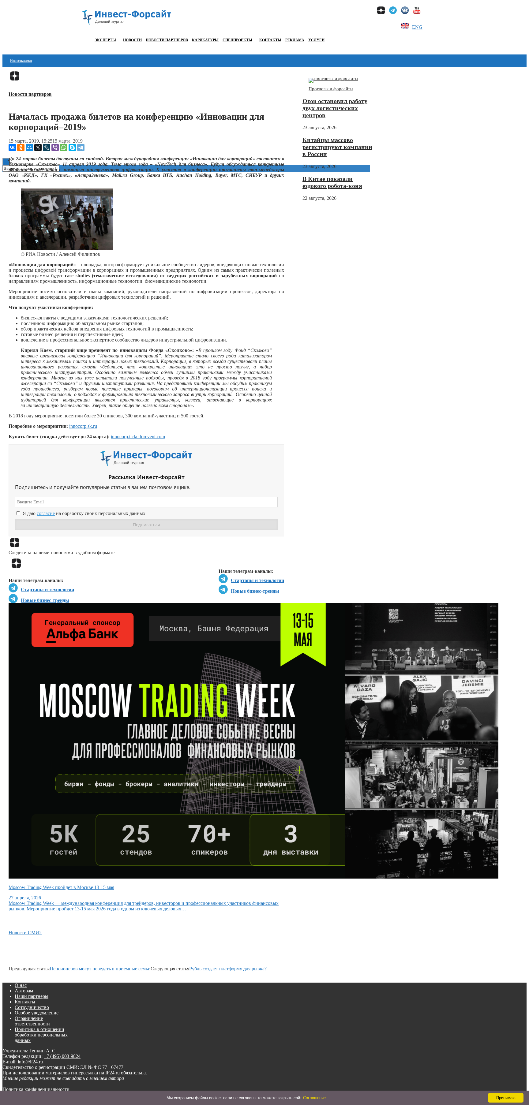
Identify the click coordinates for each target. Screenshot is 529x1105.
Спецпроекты (237, 40)
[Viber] (55, 147)
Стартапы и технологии (257, 580)
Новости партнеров (167, 40)
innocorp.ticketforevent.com (138, 436)
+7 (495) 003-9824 (62, 1056)
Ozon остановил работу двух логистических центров (334, 108)
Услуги (316, 40)
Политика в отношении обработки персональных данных (41, 1035)
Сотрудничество (32, 1007)
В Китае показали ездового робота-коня (332, 182)
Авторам (24, 990)
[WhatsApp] (63, 147)
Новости (132, 40)
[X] (38, 147)
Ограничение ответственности (32, 1021)
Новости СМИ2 (25, 932)
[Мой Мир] (29, 147)
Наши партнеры (31, 996)
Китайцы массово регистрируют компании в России (337, 146)
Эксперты (105, 40)
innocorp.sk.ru (83, 426)
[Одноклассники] (20, 147)
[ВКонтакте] (12, 147)
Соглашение (314, 1098)
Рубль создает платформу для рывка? (228, 968)
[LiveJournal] (46, 147)
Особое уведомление (36, 1012)
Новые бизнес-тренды (255, 591)
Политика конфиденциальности (35, 1089)
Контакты (270, 40)
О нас (21, 985)
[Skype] (72, 147)
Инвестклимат (21, 60)
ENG (417, 27)
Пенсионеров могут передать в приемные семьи (100, 968)
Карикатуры (205, 40)
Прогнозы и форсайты (331, 88)
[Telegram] (80, 147)
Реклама (294, 40)
